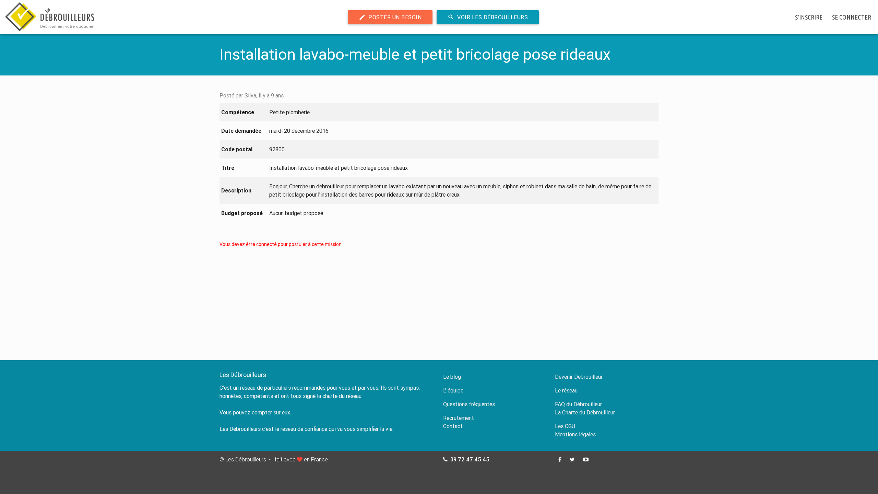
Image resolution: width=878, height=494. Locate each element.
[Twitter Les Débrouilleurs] (572, 459)
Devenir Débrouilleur (579, 376)
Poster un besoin (390, 17)
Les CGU (565, 426)
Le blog (452, 376)
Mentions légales (575, 434)
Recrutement (458, 417)
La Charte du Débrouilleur (585, 412)
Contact (453, 426)
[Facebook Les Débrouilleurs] (560, 459)
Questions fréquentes (469, 404)
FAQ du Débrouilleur (578, 404)
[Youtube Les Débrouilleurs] (586, 459)
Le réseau (566, 390)
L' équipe (453, 390)
